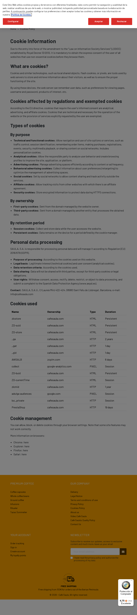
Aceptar (99, 21)
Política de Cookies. (21, 14)
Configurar (13, 21)
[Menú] (132, 581)
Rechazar (121, 21)
